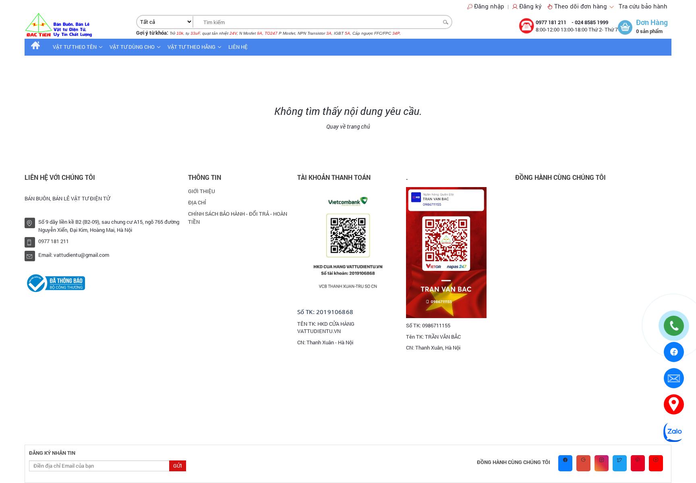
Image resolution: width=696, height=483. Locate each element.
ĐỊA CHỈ (197, 202)
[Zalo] (674, 431)
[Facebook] (674, 352)
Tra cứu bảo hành (643, 6)
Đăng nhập (489, 6)
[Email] (674, 378)
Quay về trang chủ (348, 126)
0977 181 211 (552, 22)
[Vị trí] (674, 404)
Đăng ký (530, 6)
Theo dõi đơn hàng (581, 6)
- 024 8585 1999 (590, 22)
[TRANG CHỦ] (35, 47)
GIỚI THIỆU (201, 191)
